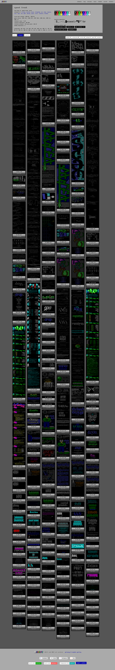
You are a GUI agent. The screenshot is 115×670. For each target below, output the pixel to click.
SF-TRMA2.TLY (33, 414)
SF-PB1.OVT (48, 533)
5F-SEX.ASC (19, 234)
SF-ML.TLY (19, 576)
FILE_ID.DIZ (63, 120)
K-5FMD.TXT (92, 228)
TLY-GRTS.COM (48, 405)
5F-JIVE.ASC (48, 70)
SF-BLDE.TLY (93, 437)
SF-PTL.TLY (48, 589)
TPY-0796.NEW (63, 486)
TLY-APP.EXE (93, 284)
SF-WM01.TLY (48, 627)
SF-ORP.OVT (19, 534)
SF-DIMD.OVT (19, 510)
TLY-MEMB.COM (92, 401)
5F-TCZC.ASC (48, 359)
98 (75, 12)
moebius (72, 663)
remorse (49, 12)
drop (45, 12)
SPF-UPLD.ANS (78, 126)
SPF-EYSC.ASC (48, 212)
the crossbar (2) (80, 26)
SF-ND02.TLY (19, 605)
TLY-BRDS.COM (92, 408)
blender (46, 13)
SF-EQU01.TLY (78, 604)
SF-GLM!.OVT (34, 452)
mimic (36, 13)
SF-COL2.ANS (48, 523)
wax (42, 12)
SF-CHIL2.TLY (33, 597)
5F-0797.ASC (63, 360)
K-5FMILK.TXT (33, 268)
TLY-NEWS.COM (48, 399)
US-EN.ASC (92, 394)
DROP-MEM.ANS (19, 312)
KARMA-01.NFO (48, 188)
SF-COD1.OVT (48, 552)
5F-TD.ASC (48, 350)
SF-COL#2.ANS (92, 537)
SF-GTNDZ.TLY (63, 576)
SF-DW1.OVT (63, 545)
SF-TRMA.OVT (48, 445)
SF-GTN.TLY (33, 577)
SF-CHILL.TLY (78, 596)
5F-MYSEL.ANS (78, 224)
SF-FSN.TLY (92, 580)
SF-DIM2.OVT (34, 546)
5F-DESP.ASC (78, 113)
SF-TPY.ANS (92, 494)
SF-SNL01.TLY (33, 584)
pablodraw (54, 663)
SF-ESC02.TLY (63, 623)
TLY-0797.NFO (33, 389)
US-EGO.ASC (48, 252)
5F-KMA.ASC (63, 159)
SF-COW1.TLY (63, 592)
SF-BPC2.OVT (78, 559)
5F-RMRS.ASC (19, 260)
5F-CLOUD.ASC (63, 95)
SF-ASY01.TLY (63, 607)
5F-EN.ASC (48, 392)
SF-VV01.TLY (78, 419)
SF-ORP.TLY (48, 570)
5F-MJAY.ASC (48, 261)
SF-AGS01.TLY (78, 612)
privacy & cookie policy (73, 652)
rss (74, 658)
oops (19, 13)
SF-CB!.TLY (78, 432)
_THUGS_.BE (78, 255)
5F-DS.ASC (19, 197)
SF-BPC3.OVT (34, 559)
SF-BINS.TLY (34, 443)
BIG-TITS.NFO (63, 635)
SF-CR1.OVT (19, 553)
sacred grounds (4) (60, 26)
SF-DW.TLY (33, 426)
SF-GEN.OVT (19, 541)
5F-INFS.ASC (63, 371)
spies (32, 13)
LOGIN (105, 1)
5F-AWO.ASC (63, 384)
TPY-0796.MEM (48, 484)
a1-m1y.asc (33, 49)
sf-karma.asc (48, 48)
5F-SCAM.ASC (78, 183)
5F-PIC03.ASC (92, 242)
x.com (54, 658)
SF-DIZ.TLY (33, 606)
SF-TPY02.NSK (92, 472)
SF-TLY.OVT (78, 516)
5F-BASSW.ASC (19, 249)
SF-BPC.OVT (48, 561)
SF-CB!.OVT (33, 464)
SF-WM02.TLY (19, 625)
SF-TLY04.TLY (92, 599)
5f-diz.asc (63, 79)
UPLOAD (89, 1)
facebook (44, 658)
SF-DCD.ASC (19, 478)
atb (22, 13)
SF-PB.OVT (77, 455)
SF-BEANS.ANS (33, 497)
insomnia (41, 13)
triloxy (23, 12)
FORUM (100, 1)
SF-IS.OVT (48, 544)
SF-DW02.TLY (48, 606)
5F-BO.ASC (33, 404)
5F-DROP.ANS (48, 323)
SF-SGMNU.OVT (33, 526)
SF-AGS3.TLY (19, 585)
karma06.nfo (63, 68)
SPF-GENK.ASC (63, 131)
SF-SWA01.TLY (63, 599)
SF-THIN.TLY (48, 432)
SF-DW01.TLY (93, 633)
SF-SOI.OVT (92, 449)
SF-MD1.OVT (78, 539)
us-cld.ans (33, 72)
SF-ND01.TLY (34, 627)
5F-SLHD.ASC (48, 368)
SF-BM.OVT (19, 564)
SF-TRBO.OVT (34, 515)
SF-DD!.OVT (48, 458)
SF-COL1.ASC (78, 584)
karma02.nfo (48, 123)
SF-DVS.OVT (92, 545)
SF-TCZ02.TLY (92, 425)
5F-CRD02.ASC (92, 262)
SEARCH (111, 1)
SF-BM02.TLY (93, 606)
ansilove (38, 663)
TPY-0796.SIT (78, 475)
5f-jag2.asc (19, 289)
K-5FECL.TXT (19, 171)
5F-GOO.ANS (48, 314)
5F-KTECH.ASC (63, 141)
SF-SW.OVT (33, 506)
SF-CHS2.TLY (48, 578)
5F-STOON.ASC (92, 252)
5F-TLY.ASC (48, 341)
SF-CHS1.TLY (63, 584)
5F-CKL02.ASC (48, 201)
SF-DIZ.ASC (48, 494)
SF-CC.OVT (92, 459)
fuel (15, 13)
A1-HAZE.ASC (93, 50)
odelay (28, 13)
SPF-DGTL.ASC (78, 213)
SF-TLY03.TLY (19, 613)
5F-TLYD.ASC (48, 333)
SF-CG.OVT (92, 560)
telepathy (37, 12)
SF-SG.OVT (63, 508)
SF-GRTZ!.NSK (33, 486)
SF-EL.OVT (77, 507)
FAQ (84, 1)
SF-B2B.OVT (33, 568)
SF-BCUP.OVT (63, 566)
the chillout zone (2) (61, 29)
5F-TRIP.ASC (48, 301)
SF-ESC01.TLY (78, 627)
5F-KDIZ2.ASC (78, 64)
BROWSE (79, 1)
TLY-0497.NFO (19, 398)
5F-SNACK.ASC (63, 241)
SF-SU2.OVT (19, 524)
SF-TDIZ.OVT (63, 518)
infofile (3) (70, 26)
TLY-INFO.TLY (19, 466)
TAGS (95, 1)
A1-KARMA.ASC (78, 52)
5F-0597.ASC (78, 403)
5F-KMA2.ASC (63, 149)
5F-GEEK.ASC (34, 88)
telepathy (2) (72, 29)
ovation (28, 12)
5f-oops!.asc (48, 290)
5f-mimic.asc (78, 102)
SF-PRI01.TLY (48, 614)
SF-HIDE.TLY (93, 591)
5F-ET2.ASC (19, 185)
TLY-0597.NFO (92, 381)
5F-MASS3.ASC (19, 65)
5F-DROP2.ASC (19, 321)
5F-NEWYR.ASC (48, 242)
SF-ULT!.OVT (78, 442)
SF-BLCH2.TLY (19, 595)
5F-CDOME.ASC (78, 204)
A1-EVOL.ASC (48, 59)
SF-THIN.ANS (63, 457)
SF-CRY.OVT (78, 550)
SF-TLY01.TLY (92, 622)
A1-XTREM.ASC (19, 52)
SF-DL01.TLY (34, 614)
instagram (64, 658)
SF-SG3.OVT (78, 528)
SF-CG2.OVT (63, 554)
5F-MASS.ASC (48, 85)
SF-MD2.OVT (33, 539)
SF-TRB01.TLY (48, 597)
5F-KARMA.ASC (63, 209)
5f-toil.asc (34, 279)
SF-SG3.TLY (92, 569)
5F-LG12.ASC (63, 430)
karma (32, 12)
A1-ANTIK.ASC (33, 61)
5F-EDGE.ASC (78, 193)
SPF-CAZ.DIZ (63, 225)
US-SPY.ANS (63, 253)
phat (25, 13)
